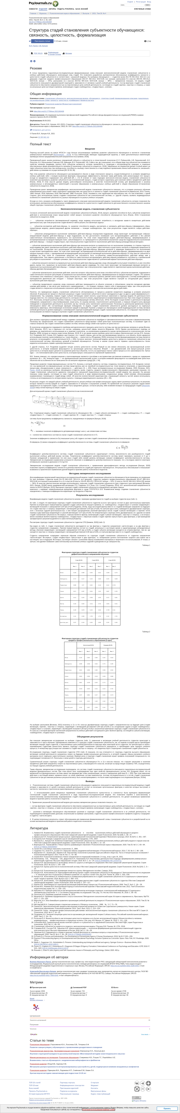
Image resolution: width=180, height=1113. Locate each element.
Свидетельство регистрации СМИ (39, 1103)
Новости (33, 9)
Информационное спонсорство (72, 1085)
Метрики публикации (36, 1000)
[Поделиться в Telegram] (34, 61)
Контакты (94, 1088)
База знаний (82, 9)
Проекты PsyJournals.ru (38, 1091)
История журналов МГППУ (39, 1094)
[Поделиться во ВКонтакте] (31, 61)
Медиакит (94, 1085)
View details (144, 1034)
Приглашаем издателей (69, 1088)
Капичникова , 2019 (62, 155)
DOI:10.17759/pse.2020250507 (45, 847)
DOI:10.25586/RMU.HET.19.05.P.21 (108, 861)
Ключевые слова (142, 9)
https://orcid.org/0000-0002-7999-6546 (44, 975)
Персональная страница (69, 1094)
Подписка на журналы (68, 1091)
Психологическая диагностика (41, 1051)
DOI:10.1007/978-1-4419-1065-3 (46, 944)
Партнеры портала (67, 1083)
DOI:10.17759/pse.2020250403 (79, 934)
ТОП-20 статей (34, 1083)
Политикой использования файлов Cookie (98, 1110)
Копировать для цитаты (41, 130)
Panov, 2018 (35, 370)
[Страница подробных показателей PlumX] (36, 1007)
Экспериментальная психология (66, 1051)
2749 (149, 41)
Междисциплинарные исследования (44, 1057)
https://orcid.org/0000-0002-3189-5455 (125, 966)
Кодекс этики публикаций (100, 1094)
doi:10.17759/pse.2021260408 (40, 22)
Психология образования (40, 1044)
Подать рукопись (65, 9)
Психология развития (38, 1064)
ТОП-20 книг (34, 1085)
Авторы (52, 9)
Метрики (68, 53)
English (130, 2)
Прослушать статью (42, 41)
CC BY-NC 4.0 (43, 137)
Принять (167, 1108)
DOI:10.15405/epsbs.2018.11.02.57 (55, 948)
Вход (149, 2)
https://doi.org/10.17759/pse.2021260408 (49, 111)
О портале (95, 1083)
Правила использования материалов (40, 1100)
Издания (43, 9)
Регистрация (141, 2)
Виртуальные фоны (98, 1091)
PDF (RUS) (38, 53)
